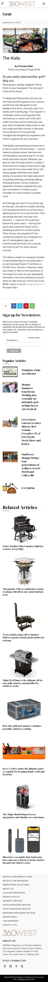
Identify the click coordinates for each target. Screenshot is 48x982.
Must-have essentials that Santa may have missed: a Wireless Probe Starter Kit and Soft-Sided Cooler (23, 859)
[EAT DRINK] (10, 488)
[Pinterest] (26, 306)
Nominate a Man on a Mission (31, 371)
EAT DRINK (28, 488)
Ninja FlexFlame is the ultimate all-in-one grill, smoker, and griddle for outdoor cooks (23, 683)
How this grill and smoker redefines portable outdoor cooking (22, 727)
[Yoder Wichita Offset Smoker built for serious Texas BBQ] (24, 529)
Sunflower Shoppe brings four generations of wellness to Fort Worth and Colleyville (31, 464)
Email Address (12, 340)
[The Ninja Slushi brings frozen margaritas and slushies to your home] (24, 797)
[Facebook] (13, 306)
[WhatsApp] (32, 306)
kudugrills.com (33, 284)
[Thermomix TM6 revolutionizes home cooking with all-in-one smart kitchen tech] (24, 571)
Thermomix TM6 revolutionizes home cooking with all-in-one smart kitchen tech (23, 591)
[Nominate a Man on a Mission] (10, 372)
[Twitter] (20, 306)
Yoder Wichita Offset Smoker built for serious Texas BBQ (23, 548)
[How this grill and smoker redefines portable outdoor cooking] (24, 708)
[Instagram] (10, 966)
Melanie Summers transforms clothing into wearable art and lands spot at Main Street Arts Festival (30, 397)
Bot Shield (31, 979)
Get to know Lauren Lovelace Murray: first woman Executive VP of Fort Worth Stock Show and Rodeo (31, 432)
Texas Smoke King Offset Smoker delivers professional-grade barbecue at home (23, 637)
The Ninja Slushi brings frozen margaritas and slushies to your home (23, 816)
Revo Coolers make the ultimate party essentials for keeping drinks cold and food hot (24, 771)
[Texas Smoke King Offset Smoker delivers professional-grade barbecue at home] (24, 617)
